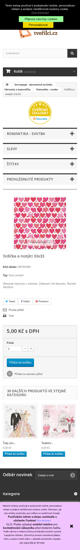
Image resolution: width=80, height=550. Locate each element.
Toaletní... (47, 443)
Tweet (11, 301)
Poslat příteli (16, 309)
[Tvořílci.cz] (40, 32)
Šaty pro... (9, 443)
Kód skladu (10, 266)
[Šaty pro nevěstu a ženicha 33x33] (20, 421)
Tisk (11, 315)
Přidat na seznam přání (28, 374)
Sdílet (26, 301)
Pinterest (43, 301)
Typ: (5, 275)
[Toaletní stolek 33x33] (58, 421)
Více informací (40, 12)
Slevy (12, 148)
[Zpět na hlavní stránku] (7, 84)
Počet (10, 342)
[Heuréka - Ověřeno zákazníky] (40, 112)
